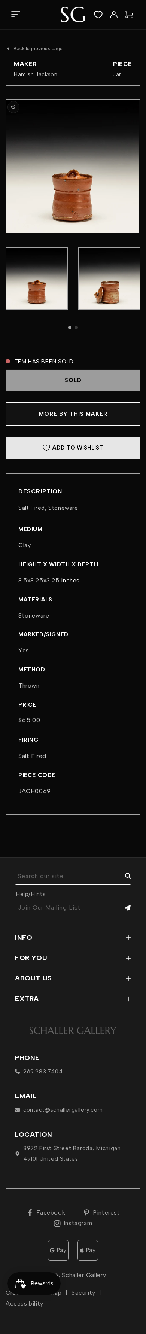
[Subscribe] (122, 908)
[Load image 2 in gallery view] (109, 278)
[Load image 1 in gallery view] (37, 278)
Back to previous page (38, 48)
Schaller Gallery (84, 1275)
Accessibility (24, 1303)
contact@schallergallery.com (63, 1109)
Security (83, 1292)
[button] (15, 15)
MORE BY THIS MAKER (73, 414)
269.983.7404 (43, 1071)
